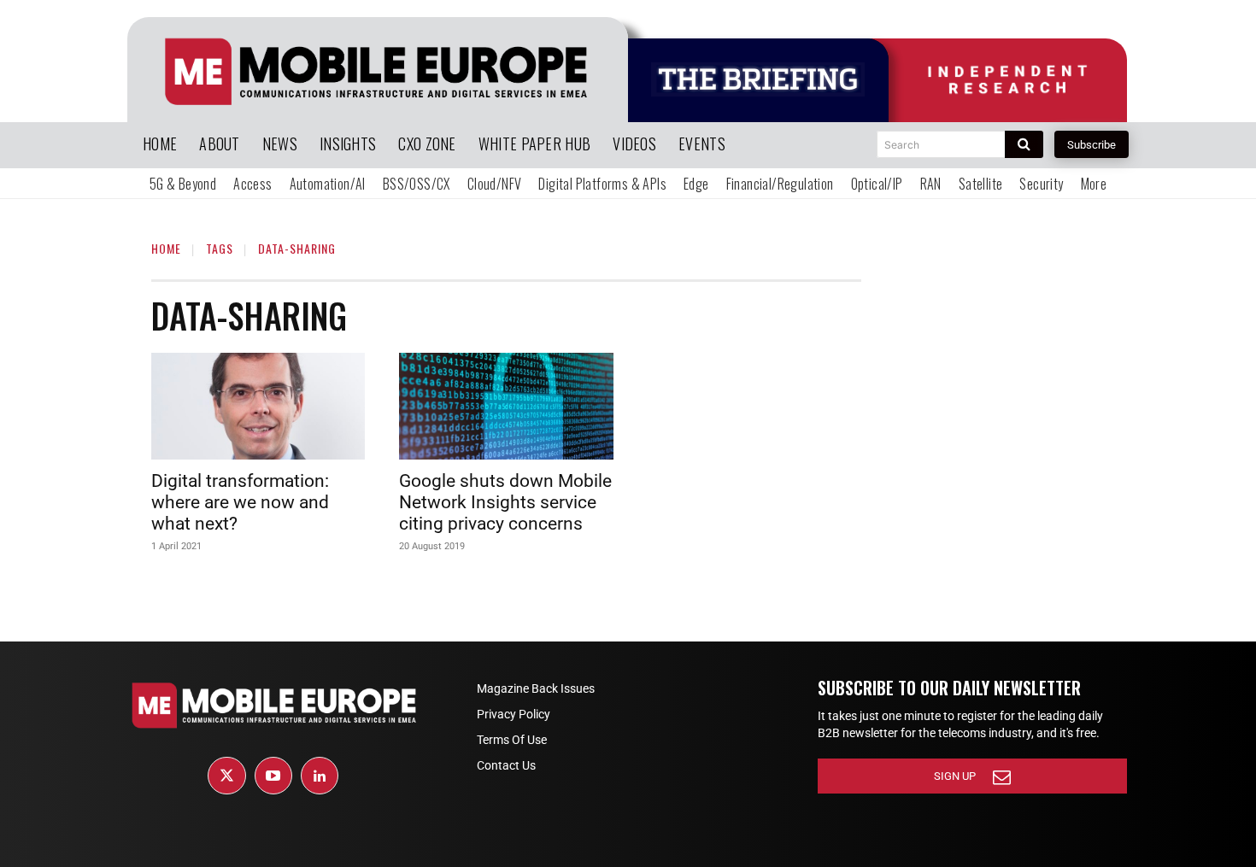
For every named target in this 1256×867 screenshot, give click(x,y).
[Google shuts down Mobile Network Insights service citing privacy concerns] (506, 406)
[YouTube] (273, 775)
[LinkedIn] (319, 775)
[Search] (1024, 144)
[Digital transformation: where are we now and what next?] (258, 406)
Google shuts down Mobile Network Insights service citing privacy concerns (505, 502)
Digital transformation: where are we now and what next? (240, 502)
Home (166, 248)
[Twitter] (226, 775)
